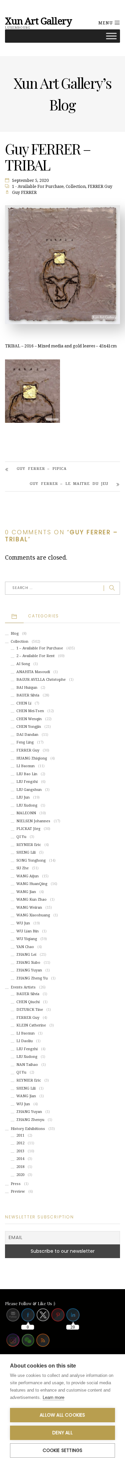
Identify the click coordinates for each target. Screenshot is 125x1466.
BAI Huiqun (26, 687)
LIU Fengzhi (27, 782)
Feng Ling (25, 742)
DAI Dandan (27, 734)
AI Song (23, 664)
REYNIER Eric (28, 845)
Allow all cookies (62, 1415)
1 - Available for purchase (38, 186)
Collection (76, 186)
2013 (20, 1151)
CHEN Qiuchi (28, 1002)
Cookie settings (63, 1450)
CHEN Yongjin (28, 726)
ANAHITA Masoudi (33, 672)
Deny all (62, 1433)
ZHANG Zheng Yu (32, 978)
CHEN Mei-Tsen (30, 711)
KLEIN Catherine (31, 1025)
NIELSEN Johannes (33, 821)
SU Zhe (22, 868)
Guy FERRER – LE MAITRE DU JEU (69, 484)
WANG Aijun (27, 876)
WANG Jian (26, 892)
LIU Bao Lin (26, 774)
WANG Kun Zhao (31, 899)
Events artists (23, 987)
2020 (20, 1175)
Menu (106, 23)
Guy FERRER (24, 192)
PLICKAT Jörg (28, 829)
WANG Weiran (29, 907)
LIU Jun (23, 797)
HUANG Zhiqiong (31, 758)
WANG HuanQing (31, 884)
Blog (15, 633)
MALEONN (26, 813)
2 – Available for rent (35, 656)
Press (16, 1184)
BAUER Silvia (27, 695)
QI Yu (21, 837)
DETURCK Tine (29, 1009)
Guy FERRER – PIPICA (42, 469)
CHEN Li (23, 703)
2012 (20, 1143)
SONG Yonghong (31, 860)
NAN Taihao (27, 1065)
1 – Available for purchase (39, 648)
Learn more (53, 1397)
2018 (20, 1167)
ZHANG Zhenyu (30, 1120)
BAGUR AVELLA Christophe (41, 679)
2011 (20, 1135)
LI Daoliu (24, 1041)
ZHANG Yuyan (29, 970)
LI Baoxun (25, 766)
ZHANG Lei (26, 954)
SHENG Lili (26, 852)
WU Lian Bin (27, 931)
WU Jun (23, 923)
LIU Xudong (26, 805)
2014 (20, 1159)
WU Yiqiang (26, 939)
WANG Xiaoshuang (33, 915)
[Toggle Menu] (111, 36)
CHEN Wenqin (29, 719)
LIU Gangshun (29, 790)
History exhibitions (28, 1129)
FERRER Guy (100, 186)
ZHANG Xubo (28, 962)
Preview (18, 1191)
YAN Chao (25, 947)
